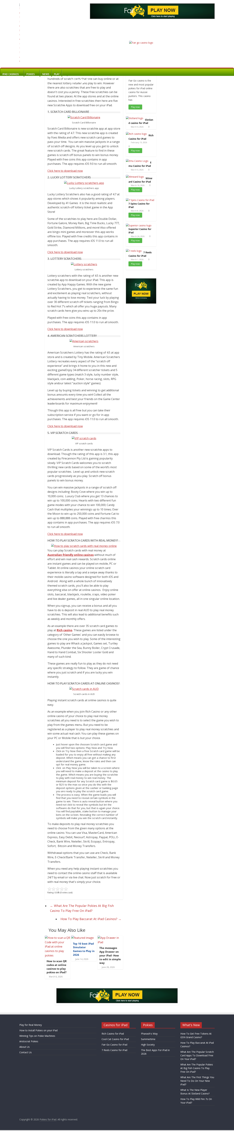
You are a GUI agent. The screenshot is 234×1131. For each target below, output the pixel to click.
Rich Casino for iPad (140, 137)
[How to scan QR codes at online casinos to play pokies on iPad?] (57, 938)
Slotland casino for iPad (140, 121)
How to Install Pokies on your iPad (38, 1030)
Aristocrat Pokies (28, 1041)
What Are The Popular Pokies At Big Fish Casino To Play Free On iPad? (82, 908)
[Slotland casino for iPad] (134, 118)
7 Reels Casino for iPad (140, 254)
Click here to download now (65, 171)
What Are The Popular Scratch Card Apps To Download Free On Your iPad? (197, 1055)
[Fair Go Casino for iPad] (141, 42)
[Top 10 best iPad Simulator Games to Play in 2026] (82, 938)
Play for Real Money (30, 1024)
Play (56, 74)
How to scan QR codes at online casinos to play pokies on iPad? (57, 966)
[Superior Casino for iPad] (138, 225)
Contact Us (25, 1052)
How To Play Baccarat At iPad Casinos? (90, 919)
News (45, 74)
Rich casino (64, 630)
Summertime (148, 1039)
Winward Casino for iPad (140, 180)
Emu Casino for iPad (139, 164)
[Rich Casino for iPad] (136, 133)
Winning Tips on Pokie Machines (37, 1035)
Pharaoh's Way (149, 1033)
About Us (24, 1046)
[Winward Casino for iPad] (135, 176)
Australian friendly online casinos (70, 555)
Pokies (30, 74)
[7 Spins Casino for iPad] (140, 200)
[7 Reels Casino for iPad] (134, 250)
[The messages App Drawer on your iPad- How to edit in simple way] (110, 938)
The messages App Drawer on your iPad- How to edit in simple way (110, 955)
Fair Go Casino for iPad (114, 1044)
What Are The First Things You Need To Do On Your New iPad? (197, 1081)
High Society (148, 1044)
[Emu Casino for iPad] (137, 161)
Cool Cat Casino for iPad (115, 1039)
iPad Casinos (10, 74)
